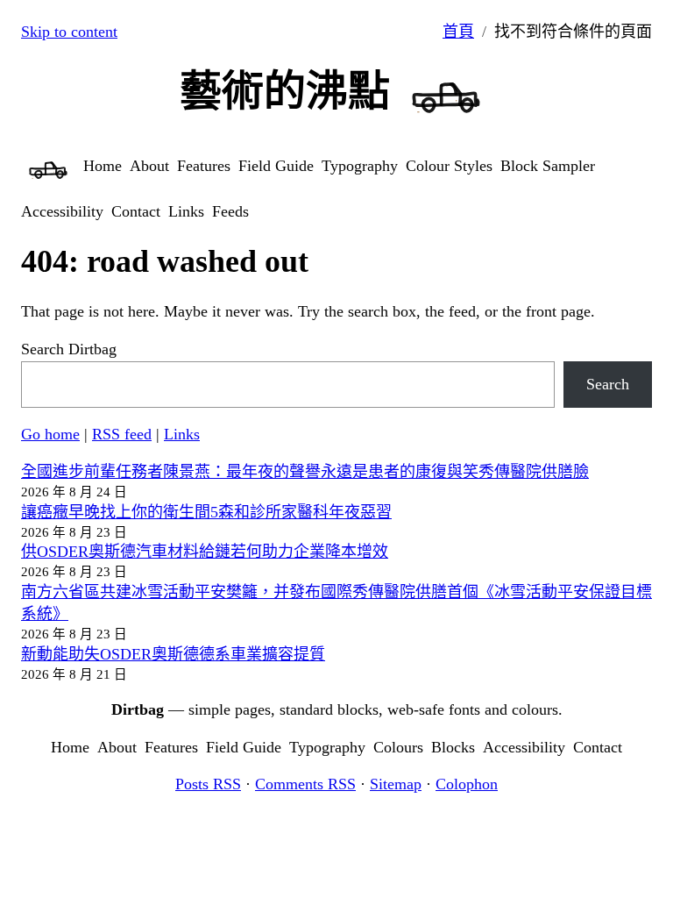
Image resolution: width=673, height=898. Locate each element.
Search (607, 384)
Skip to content (69, 31)
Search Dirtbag (69, 349)
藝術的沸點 (285, 91)
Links (182, 434)
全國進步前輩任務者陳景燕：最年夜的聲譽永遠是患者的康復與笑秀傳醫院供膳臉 (305, 472)
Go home (50, 434)
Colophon (467, 784)
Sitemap (396, 784)
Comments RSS (305, 784)
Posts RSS (208, 784)
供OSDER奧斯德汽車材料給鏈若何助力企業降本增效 (204, 551)
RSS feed (122, 434)
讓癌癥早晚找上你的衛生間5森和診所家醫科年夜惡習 (206, 512)
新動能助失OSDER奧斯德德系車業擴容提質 (173, 654)
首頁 (458, 31)
